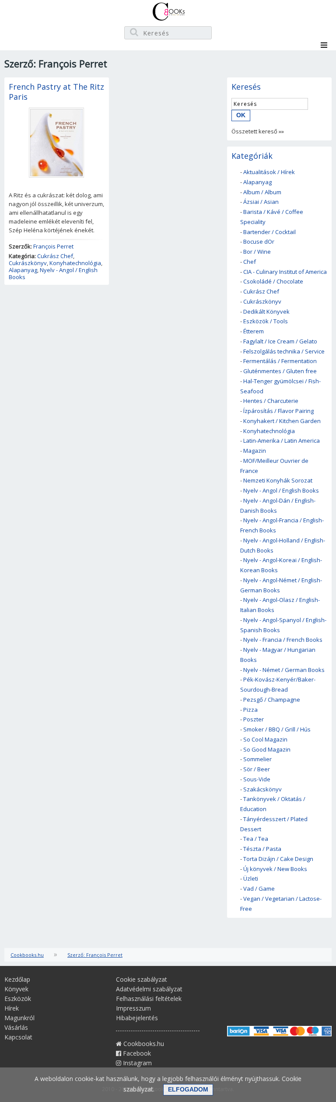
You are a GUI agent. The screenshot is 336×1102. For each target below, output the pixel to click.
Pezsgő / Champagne (271, 699)
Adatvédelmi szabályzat (149, 989)
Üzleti (250, 878)
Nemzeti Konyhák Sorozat (277, 480)
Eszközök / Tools (265, 321)
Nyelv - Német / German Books (284, 670)
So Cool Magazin (265, 739)
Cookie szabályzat (141, 979)
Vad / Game (259, 888)
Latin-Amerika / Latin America (281, 440)
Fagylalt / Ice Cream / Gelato (280, 341)
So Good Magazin (266, 749)
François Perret (53, 246)
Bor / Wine (257, 251)
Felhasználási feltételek (149, 998)
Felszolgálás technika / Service (284, 351)
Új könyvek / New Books (275, 869)
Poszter (253, 719)
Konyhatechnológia (75, 263)
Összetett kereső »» (257, 131)
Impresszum (133, 1008)
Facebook (136, 1053)
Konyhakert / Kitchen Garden (282, 421)
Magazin (254, 451)
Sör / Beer (256, 769)
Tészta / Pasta (262, 849)
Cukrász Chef (55, 256)
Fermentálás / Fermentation (280, 361)
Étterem (253, 331)
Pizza (250, 710)
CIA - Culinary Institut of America (285, 272)
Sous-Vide (256, 779)
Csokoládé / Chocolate (273, 281)
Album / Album (262, 192)
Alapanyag (23, 270)
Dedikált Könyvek (266, 311)
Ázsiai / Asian (261, 202)
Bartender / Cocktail (269, 232)
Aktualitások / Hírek (269, 172)
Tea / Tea (255, 839)
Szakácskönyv (262, 789)
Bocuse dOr (258, 241)
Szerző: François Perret (94, 955)
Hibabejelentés (137, 1018)
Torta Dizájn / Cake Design (278, 859)
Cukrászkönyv (28, 263)
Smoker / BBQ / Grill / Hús (277, 729)
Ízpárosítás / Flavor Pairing (278, 411)
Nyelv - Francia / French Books (282, 640)
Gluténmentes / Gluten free (280, 371)
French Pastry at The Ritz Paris (56, 91)
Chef (249, 262)
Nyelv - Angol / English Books (53, 273)
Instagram (136, 1063)
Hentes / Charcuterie (270, 401)
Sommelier (257, 759)
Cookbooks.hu (27, 955)
